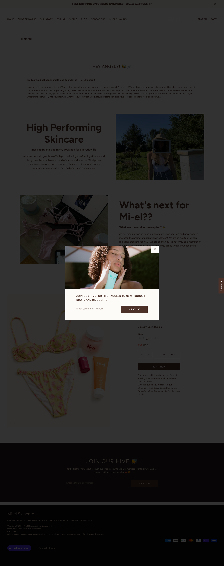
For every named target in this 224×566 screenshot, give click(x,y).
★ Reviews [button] (221, 285)
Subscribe (134, 309)
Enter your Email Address (88, 303)
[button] (155, 249)
